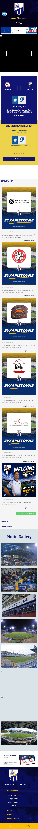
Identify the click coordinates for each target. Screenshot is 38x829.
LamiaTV (11, 814)
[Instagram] (25, 784)
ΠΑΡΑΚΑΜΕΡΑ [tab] (6, 526)
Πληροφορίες (12, 790)
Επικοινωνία (13, 805)
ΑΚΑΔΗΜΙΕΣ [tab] (5, 522)
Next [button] (34, 53)
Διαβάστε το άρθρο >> (29, 240)
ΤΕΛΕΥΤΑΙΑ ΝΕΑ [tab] (7, 181)
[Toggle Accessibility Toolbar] (4, 14)
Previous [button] (4, 53)
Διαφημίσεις (13, 799)
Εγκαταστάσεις (13, 818)
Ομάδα (9, 810)
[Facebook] (21, 784)
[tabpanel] (19, 351)
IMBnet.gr (27, 826)
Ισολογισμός (13, 802)
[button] (19, 88)
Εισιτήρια (12, 795)
